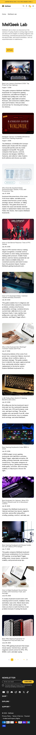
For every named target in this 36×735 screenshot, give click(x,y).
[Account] (26, 6)
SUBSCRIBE (28, 681)
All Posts (9, 50)
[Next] (27, 659)
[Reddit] (15, 692)
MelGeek (11, 713)
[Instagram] (7, 692)
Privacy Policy (6, 716)
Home (4, 14)
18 (24, 659)
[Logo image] (6, 6)
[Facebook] (19, 692)
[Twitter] (23, 692)
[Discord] (11, 692)
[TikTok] (27, 692)
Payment (27, 716)
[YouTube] (3, 692)
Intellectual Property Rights (11, 718)
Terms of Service (17, 716)
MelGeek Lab (12, 14)
